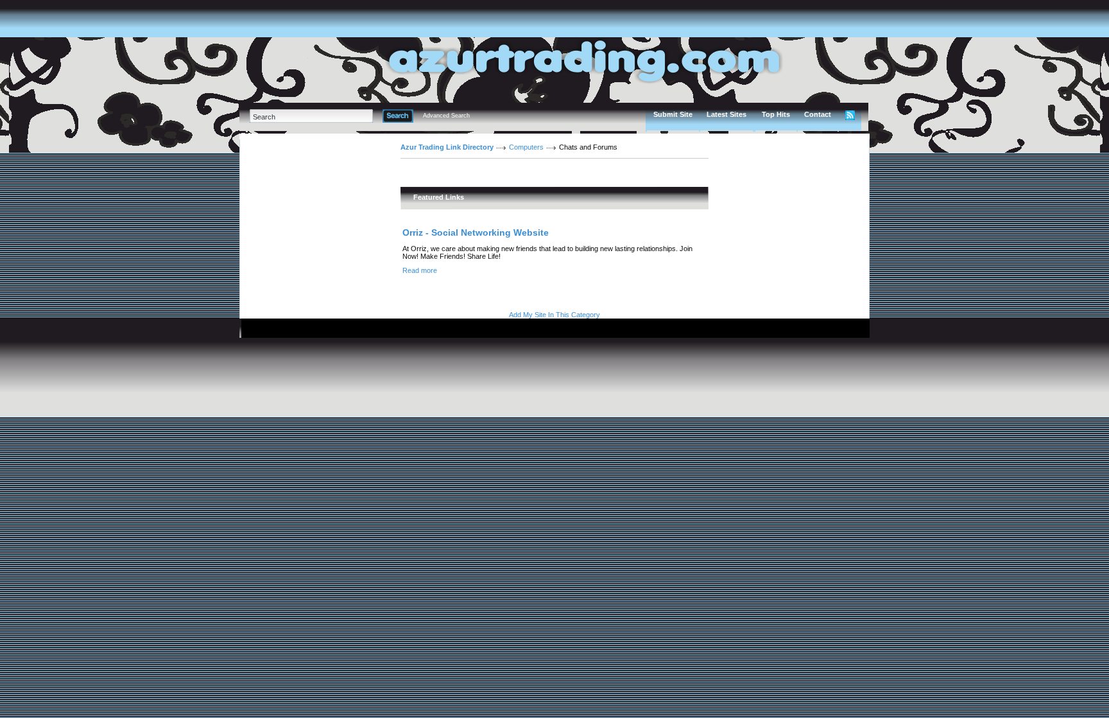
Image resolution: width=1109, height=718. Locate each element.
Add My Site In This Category (554, 315)
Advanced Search (446, 115)
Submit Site (672, 114)
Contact (817, 114)
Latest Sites (726, 114)
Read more (419, 270)
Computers (526, 147)
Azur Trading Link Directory (447, 147)
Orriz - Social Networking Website (475, 232)
